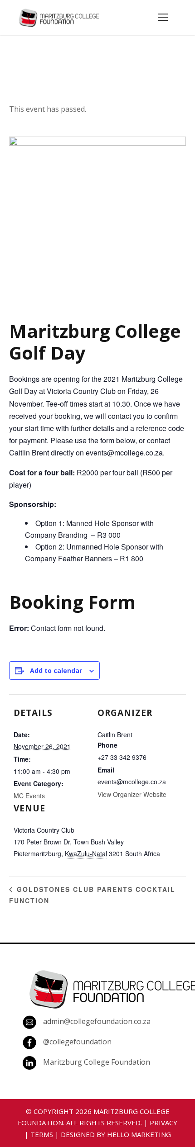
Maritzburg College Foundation (96, 1062)
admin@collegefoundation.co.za (97, 1021)
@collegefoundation (77, 1042)
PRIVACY (163, 1122)
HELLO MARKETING (139, 1134)
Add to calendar (56, 670)
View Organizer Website (132, 794)
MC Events (29, 795)
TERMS (41, 1134)
